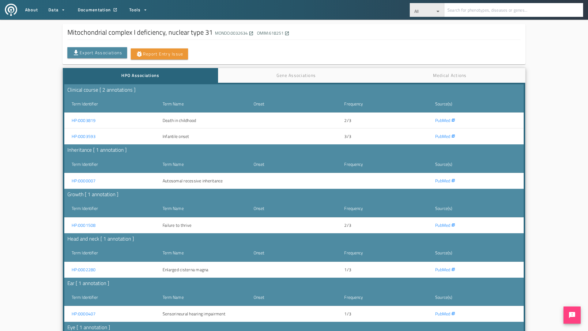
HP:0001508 (84, 225)
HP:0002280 (84, 270)
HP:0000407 (84, 314)
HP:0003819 (84, 120)
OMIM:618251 (272, 33)
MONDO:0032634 (234, 33)
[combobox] (427, 10)
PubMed (445, 120)
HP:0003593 (84, 136)
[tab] (140, 75)
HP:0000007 (84, 181)
